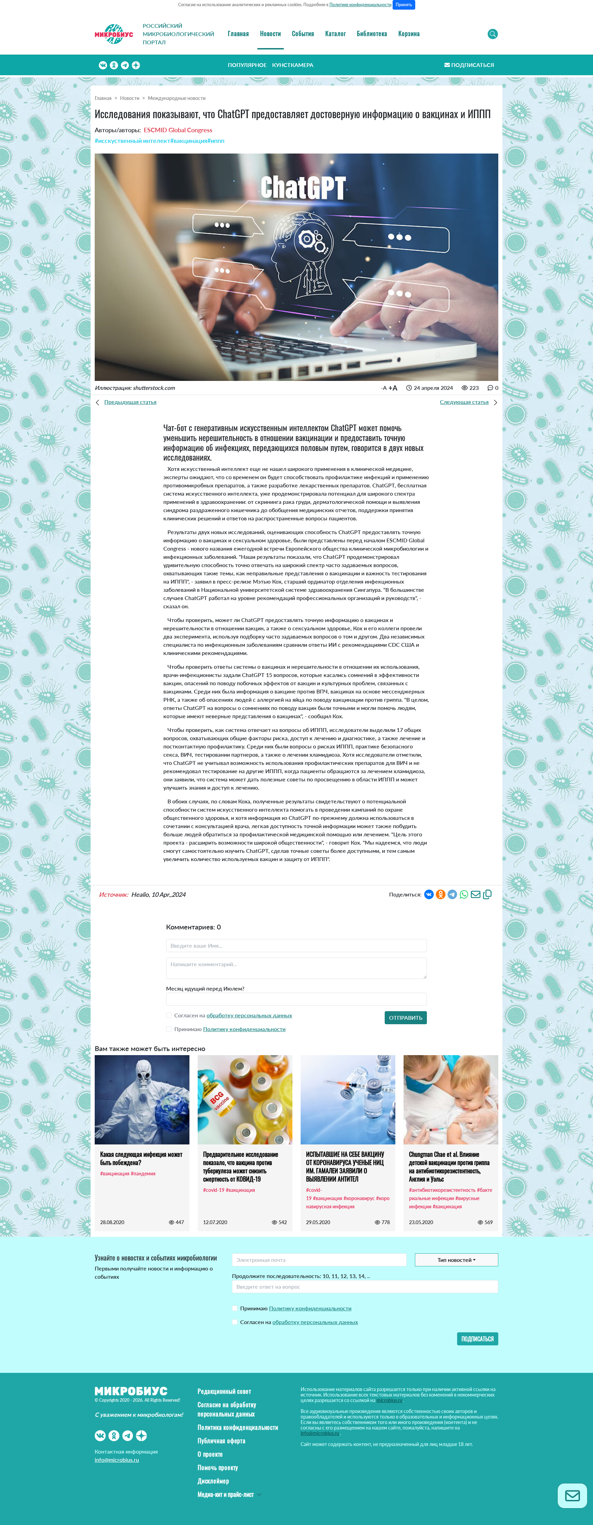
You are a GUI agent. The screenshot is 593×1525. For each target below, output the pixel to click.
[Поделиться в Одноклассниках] (440, 893)
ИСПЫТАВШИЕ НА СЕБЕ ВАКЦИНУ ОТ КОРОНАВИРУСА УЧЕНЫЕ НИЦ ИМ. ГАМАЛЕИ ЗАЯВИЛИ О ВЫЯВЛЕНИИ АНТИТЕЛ (345, 1166)
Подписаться (472, 64)
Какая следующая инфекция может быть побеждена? (141, 1158)
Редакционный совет (224, 1391)
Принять (404, 4)
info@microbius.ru (117, 1459)
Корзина (409, 33)
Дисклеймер (213, 1480)
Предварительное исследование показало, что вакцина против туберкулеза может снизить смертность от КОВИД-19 (240, 1166)
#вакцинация (188, 140)
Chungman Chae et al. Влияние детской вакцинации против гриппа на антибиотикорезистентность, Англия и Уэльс (449, 1166)
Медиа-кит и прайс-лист (226, 1494)
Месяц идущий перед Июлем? (205, 988)
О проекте (210, 1453)
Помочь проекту (218, 1467)
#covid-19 (213, 1190)
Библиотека (372, 33)
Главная (238, 33)
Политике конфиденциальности (360, 4)
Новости (270, 33)
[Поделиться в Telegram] (452, 893)
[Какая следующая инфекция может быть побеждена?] (142, 1099)
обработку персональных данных (249, 1015)
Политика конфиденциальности (238, 1427)
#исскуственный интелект (132, 140)
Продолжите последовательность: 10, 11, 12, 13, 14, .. (301, 1276)
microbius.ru (389, 1400)
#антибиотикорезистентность (442, 1190)
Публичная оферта (222, 1440)
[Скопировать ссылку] (487, 893)
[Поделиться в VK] (429, 893)
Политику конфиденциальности (244, 1029)
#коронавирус (359, 1198)
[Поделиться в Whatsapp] (464, 893)
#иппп (215, 140)
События (303, 33)
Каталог (335, 33)
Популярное (247, 64)
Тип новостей (455, 1259)
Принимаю (295, 1308)
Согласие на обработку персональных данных (227, 1409)
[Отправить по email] (475, 893)
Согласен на (299, 1322)
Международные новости (177, 98)
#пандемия (143, 1173)
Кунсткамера (292, 64)
